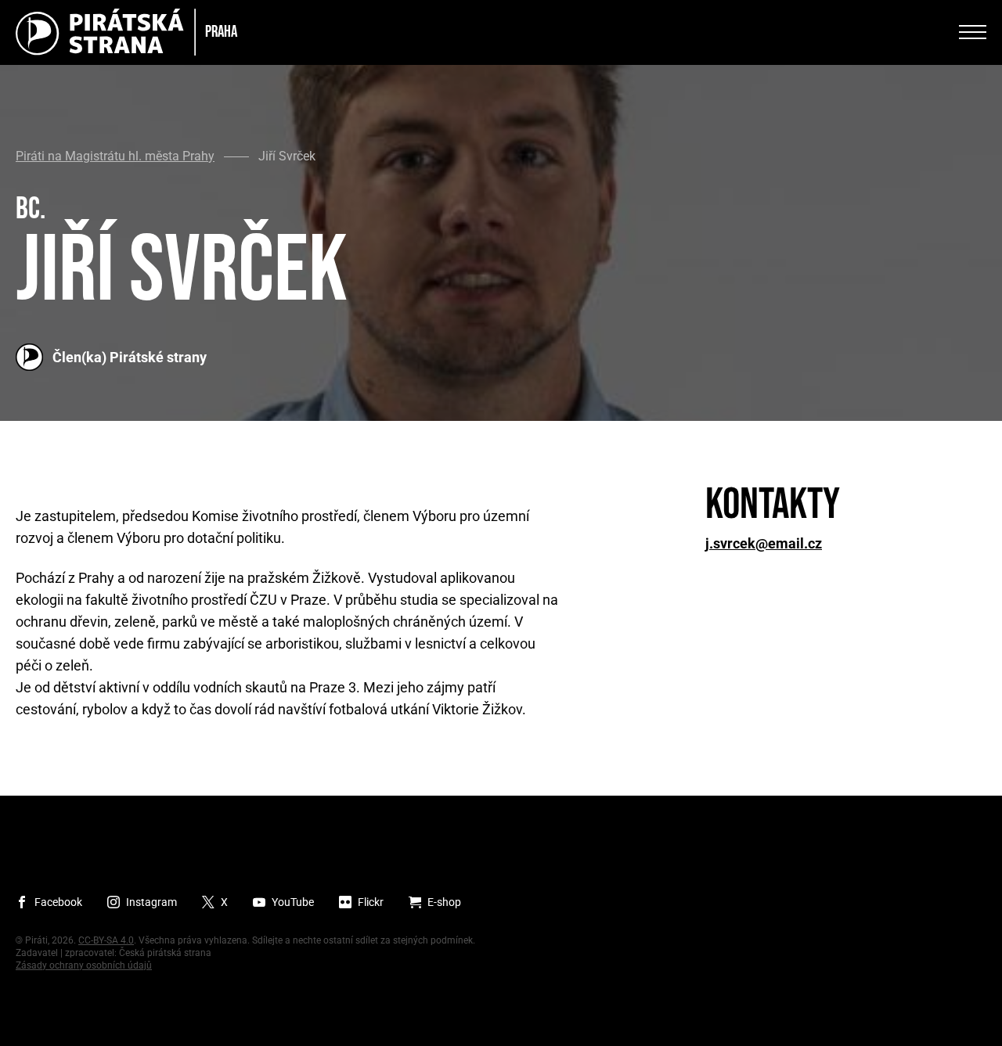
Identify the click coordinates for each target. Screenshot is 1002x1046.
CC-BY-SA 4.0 (106, 940)
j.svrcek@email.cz (763, 544)
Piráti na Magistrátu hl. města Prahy (115, 156)
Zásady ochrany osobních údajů (84, 965)
